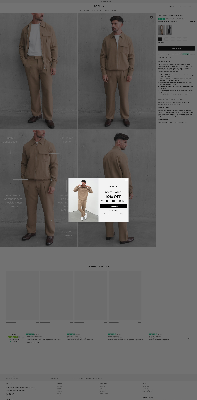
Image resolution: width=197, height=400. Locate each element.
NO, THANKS (113, 210)
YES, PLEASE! (114, 206)
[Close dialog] (126, 180)
